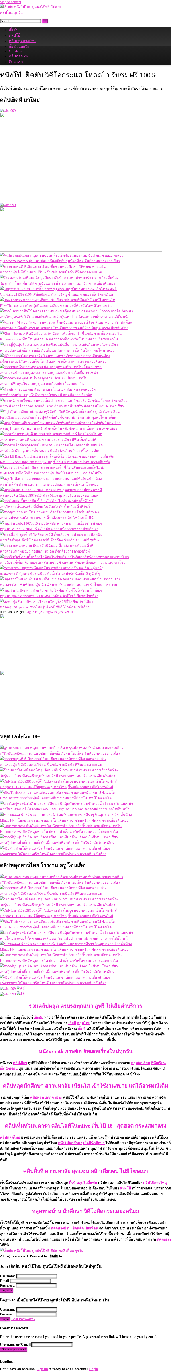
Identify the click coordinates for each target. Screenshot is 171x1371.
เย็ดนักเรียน (9, 1068)
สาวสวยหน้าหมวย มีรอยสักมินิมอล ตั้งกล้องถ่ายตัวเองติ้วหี (45, 551)
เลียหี (72, 1023)
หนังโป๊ (125, 1188)
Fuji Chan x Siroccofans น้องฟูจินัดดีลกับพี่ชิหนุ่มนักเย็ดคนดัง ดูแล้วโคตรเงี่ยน (58, 417)
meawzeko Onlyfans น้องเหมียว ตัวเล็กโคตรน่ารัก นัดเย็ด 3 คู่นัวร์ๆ (50, 574)
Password (7, 1285)
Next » (68, 612)
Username (7, 1276)
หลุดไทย (83, 1023)
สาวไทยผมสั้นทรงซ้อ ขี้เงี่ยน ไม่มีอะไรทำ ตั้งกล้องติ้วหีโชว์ (45, 507)
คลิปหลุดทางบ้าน (22, 41)
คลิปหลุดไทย (10, 1137)
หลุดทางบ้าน (61, 1228)
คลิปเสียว (20, 1063)
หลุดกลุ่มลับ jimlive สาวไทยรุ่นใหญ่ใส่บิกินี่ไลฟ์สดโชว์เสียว (45, 607)
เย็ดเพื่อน (91, 1228)
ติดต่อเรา (16, 62)
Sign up (7, 1290)
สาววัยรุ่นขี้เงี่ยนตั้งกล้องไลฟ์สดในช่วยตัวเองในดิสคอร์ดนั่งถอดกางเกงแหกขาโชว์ (62, 562)
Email (4, 1281)
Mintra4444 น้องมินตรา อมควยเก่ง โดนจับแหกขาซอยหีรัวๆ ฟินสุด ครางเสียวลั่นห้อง (64, 328)
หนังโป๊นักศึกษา (70, 1143)
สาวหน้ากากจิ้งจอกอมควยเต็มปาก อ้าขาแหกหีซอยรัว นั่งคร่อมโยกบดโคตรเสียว (62, 406)
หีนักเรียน (158, 1063)
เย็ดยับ (13, 30)
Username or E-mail (15, 1344)
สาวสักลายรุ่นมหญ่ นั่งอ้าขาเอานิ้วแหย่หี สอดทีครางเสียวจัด (46, 395)
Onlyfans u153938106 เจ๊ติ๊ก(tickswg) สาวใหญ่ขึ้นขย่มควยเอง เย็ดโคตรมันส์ (56, 294)
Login (5, 1319)
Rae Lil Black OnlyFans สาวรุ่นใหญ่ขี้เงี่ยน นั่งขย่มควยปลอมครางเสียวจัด (55, 462)
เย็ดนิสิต (77, 1228)
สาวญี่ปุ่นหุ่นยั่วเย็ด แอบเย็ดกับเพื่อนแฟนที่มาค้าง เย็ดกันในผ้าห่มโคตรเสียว (57, 350)
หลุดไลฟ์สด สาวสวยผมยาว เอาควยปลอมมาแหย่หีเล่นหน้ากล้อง (49, 484)
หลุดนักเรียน (140, 1063)
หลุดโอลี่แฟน (87, 1183)
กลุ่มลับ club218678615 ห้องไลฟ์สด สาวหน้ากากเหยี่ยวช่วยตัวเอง (49, 529)
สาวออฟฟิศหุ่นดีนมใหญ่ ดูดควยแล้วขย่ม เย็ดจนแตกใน (42, 384)
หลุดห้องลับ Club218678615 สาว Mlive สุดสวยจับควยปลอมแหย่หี (49, 495)
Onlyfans (15, 51)
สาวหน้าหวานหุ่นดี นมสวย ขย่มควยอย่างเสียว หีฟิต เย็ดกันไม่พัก (49, 440)
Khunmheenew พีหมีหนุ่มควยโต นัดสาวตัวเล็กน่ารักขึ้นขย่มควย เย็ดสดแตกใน (59, 339)
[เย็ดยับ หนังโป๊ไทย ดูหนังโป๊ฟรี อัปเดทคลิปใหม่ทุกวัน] (33, 12)
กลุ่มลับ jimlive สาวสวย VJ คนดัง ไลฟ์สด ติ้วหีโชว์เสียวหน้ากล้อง (49, 596)
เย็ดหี (82, 1028)
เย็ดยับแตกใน (19, 46)
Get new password (14, 1349)
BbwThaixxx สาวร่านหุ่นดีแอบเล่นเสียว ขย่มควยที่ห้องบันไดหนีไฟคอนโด (56, 306)
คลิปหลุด (37, 1097)
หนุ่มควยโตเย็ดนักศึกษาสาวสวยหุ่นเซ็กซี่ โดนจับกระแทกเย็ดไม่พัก (51, 473)
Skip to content (10, 2)
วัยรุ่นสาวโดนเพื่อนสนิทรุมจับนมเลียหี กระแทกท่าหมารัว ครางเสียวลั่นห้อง (57, 283)
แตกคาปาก (53, 1097)
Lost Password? (23, 1319)
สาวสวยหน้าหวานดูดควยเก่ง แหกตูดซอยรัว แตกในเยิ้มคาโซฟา (49, 373)
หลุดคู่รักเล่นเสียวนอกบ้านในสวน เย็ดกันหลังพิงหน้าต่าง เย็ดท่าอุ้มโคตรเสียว (58, 428)
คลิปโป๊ (14, 35)
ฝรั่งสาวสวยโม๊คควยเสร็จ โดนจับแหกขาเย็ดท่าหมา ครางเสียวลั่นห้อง (53, 361)
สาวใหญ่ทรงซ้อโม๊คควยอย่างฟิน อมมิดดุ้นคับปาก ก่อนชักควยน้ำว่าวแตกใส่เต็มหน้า (65, 317)
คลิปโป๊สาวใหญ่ (155, 1183)
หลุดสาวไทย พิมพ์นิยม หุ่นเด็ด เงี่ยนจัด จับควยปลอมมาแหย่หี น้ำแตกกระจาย (58, 585)
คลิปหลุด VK (19, 56)
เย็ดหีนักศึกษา (94, 1143)
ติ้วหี (72, 1183)
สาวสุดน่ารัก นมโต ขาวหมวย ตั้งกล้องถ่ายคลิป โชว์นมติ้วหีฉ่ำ (48, 518)
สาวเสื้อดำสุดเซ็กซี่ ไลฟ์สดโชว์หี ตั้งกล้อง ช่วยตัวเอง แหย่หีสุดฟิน (49, 540)
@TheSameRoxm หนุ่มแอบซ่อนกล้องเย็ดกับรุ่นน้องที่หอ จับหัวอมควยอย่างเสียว (60, 261)
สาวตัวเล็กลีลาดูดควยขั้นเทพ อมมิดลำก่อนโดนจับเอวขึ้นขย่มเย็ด (49, 451)
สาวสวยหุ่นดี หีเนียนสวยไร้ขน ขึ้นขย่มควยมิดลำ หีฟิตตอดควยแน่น (51, 272)
